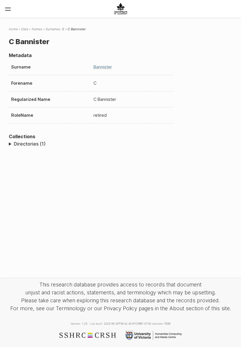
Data (24, 29)
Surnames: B (55, 29)
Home (13, 29)
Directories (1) (30, 144)
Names (37, 29)
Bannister (102, 66)
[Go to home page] (120, 9)
